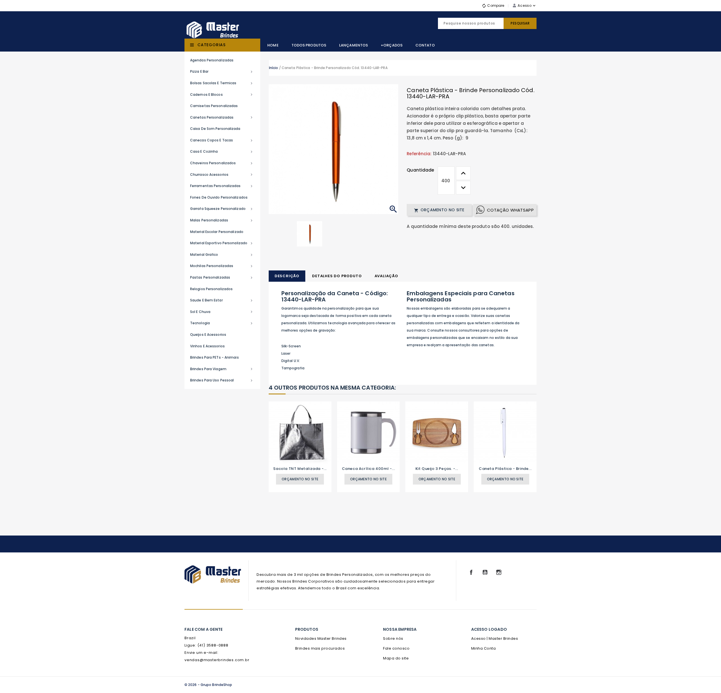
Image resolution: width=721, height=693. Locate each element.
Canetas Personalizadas (222, 117)
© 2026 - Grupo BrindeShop (208, 684)
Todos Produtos (308, 45)
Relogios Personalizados (211, 288)
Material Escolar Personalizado (216, 231)
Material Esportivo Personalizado (222, 243)
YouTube (485, 572)
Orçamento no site (439, 210)
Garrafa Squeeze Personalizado (222, 208)
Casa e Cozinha (222, 151)
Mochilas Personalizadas (222, 265)
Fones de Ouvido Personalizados (219, 197)
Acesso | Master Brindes (494, 638)
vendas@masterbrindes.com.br (217, 660)
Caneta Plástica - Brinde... (505, 468)
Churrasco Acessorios (222, 174)
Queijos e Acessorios (208, 334)
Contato (425, 45)
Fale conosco (396, 648)
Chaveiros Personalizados (222, 163)
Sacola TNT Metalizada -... (300, 468)
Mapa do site (396, 658)
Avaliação (386, 276)
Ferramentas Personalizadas (222, 185)
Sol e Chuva (222, 311)
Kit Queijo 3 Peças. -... (436, 468)
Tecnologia (222, 323)
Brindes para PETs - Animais (214, 357)
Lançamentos (353, 45)
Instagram (498, 572)
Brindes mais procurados (320, 648)
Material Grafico (222, 254)
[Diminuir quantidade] (463, 187)
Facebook (471, 572)
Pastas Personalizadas (222, 277)
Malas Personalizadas (222, 220)
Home (272, 45)
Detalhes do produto (337, 276)
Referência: (419, 154)
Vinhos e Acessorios (207, 346)
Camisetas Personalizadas (214, 105)
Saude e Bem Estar (222, 300)
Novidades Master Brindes (321, 638)
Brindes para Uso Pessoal (222, 380)
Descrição (287, 276)
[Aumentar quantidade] (463, 173)
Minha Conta (483, 648)
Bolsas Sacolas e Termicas (222, 83)
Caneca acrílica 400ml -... (368, 468)
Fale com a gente (203, 629)
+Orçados (391, 45)
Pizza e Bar (222, 71)
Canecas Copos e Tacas (222, 140)
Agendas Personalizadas (211, 60)
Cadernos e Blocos (222, 94)
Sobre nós (393, 638)
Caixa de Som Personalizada (215, 128)
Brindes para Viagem (222, 369)
